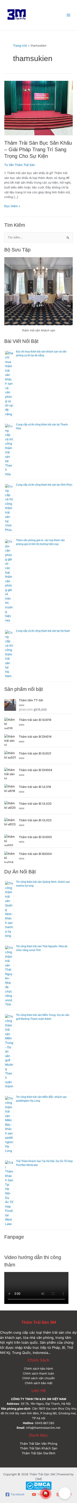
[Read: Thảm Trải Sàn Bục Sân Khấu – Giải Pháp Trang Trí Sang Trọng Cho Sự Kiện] (38, 108)
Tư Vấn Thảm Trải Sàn (19, 165)
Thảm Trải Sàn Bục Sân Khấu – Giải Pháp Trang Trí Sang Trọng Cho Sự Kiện (38, 149)
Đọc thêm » (12, 206)
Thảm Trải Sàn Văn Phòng (38, 1444)
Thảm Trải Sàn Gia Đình (38, 1453)
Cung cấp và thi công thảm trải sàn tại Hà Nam (43, 630)
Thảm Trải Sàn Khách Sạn (38, 1448)
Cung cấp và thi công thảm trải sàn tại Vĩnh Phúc (44, 484)
